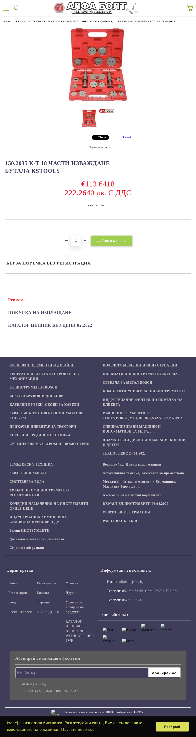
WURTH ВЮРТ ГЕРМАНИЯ (126, 512)
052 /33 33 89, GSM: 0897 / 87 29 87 (150, 591)
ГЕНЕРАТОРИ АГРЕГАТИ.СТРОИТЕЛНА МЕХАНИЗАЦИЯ (44, 376)
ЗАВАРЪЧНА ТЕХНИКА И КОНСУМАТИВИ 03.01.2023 (47, 415)
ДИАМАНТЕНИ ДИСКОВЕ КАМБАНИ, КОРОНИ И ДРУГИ (144, 442)
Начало (7, 21)
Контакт (43, 593)
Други (71, 593)
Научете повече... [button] (77, 729)
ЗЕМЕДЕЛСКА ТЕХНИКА (31, 464)
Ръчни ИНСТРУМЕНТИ (30, 530)
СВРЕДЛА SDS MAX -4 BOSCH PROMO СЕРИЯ (49, 444)
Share (102, 137)
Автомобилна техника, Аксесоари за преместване (144, 473)
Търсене (43, 602)
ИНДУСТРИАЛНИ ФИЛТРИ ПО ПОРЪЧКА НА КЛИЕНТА (143, 402)
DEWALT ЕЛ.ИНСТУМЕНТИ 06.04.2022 (135, 504)
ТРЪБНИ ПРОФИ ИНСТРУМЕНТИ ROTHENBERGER (39, 493)
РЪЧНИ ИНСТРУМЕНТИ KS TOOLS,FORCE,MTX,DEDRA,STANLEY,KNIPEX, (64, 21)
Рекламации (17, 593)
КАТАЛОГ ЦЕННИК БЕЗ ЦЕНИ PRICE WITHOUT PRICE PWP (80, 631)
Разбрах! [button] (172, 727)
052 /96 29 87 (132, 600)
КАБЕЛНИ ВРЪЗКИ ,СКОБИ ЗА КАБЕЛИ (44, 404)
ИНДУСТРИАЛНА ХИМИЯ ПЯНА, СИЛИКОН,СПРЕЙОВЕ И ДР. (39, 519)
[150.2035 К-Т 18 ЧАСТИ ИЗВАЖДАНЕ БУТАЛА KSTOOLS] (98, 102)
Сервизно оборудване (27, 548)
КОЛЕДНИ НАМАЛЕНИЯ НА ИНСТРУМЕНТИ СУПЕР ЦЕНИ (49, 506)
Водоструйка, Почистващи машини (132, 464)
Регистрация (46, 583)
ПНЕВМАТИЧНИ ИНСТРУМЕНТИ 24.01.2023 (141, 374)
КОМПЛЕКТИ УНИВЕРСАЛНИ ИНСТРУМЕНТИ (144, 391)
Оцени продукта (99, 147)
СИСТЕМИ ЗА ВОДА (27, 482)
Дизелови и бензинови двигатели (37, 539)
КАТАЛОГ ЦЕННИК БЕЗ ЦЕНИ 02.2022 (50, 325)
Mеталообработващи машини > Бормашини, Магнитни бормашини (139, 484)
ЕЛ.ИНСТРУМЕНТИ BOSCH (33, 387)
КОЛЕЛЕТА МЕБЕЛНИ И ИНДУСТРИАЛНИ (140, 365)
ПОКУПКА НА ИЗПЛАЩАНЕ (39, 312)
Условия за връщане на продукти (75, 607)
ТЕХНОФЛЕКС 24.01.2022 (124, 453)
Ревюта (15, 299)
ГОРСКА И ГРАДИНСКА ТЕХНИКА (40, 435)
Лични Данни (48, 612)
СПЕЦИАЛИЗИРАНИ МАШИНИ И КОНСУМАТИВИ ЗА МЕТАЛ (132, 429)
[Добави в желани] (187, 228)
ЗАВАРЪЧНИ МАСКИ (28, 473)
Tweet (126, 137)
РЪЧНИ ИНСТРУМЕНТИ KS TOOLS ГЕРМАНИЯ (147, 21)
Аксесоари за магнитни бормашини (132, 495)
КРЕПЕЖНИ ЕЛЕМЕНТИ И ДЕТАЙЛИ (42, 365)
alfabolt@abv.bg (131, 582)
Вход (12, 602)
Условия (72, 583)
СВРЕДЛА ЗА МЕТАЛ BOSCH (127, 382)
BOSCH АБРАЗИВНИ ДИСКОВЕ (36, 396)
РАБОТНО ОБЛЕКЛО (121, 521)
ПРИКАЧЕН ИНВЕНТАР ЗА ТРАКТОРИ (43, 426)
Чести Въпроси (20, 612)
